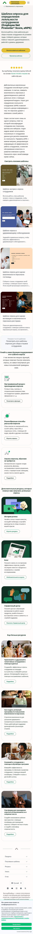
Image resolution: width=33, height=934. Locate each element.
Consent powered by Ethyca (23, 931)
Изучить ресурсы (12, 531)
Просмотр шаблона (16, 56)
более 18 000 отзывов (19, 74)
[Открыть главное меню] (28, 2)
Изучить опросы (12, 438)
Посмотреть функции (13, 401)
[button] (16, 856)
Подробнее (10, 478)
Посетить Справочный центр (16, 623)
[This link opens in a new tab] (8, 888)
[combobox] (16, 883)
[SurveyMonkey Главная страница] (4, 2)
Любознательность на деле (15, 577)
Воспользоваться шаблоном (16, 50)
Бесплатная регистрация (15, 2)
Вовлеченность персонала (14, 6)
